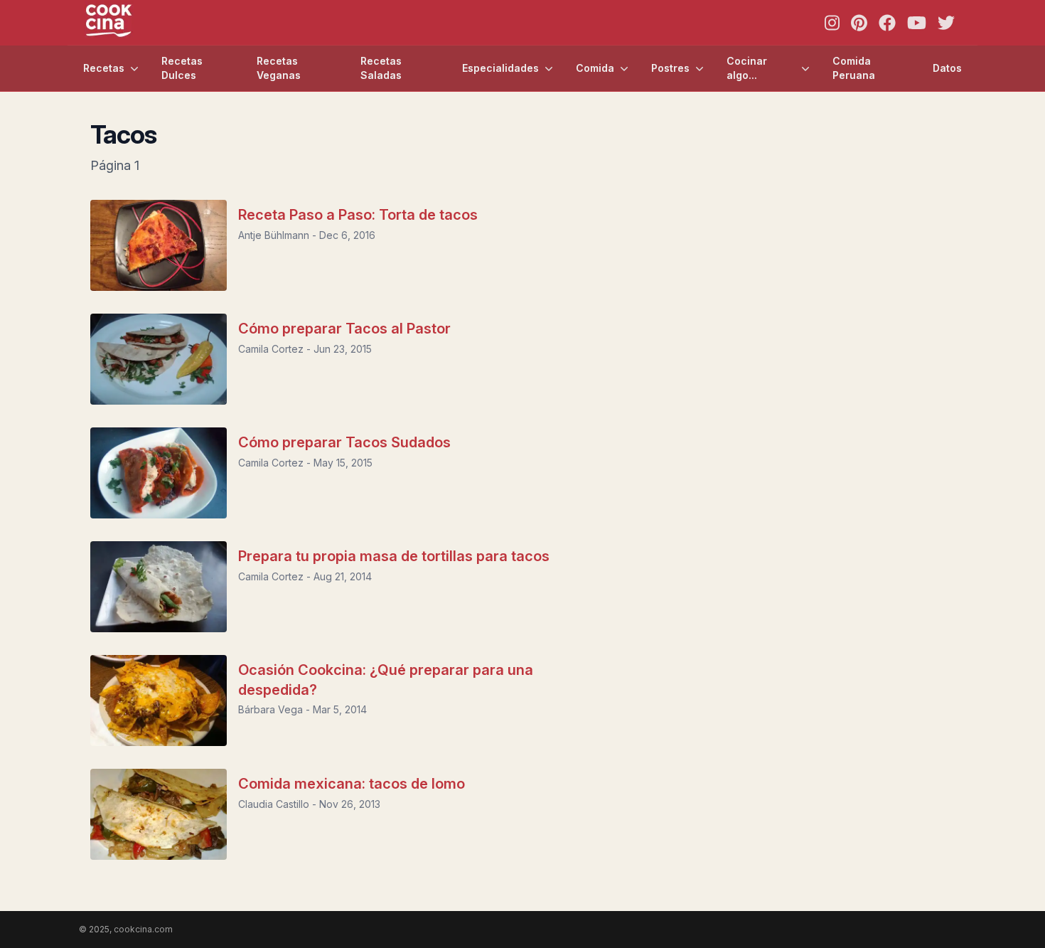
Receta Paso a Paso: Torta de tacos (358, 214)
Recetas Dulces (182, 68)
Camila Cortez (271, 349)
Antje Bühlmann (273, 235)
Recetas (103, 68)
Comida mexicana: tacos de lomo (351, 783)
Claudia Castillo (273, 804)
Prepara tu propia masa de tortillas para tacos (394, 556)
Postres (670, 68)
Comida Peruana (853, 68)
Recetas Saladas (381, 68)
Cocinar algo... (747, 68)
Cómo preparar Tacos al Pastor (344, 328)
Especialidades (500, 68)
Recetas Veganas (279, 68)
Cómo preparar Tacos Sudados (344, 442)
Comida (595, 68)
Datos (947, 68)
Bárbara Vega (270, 709)
